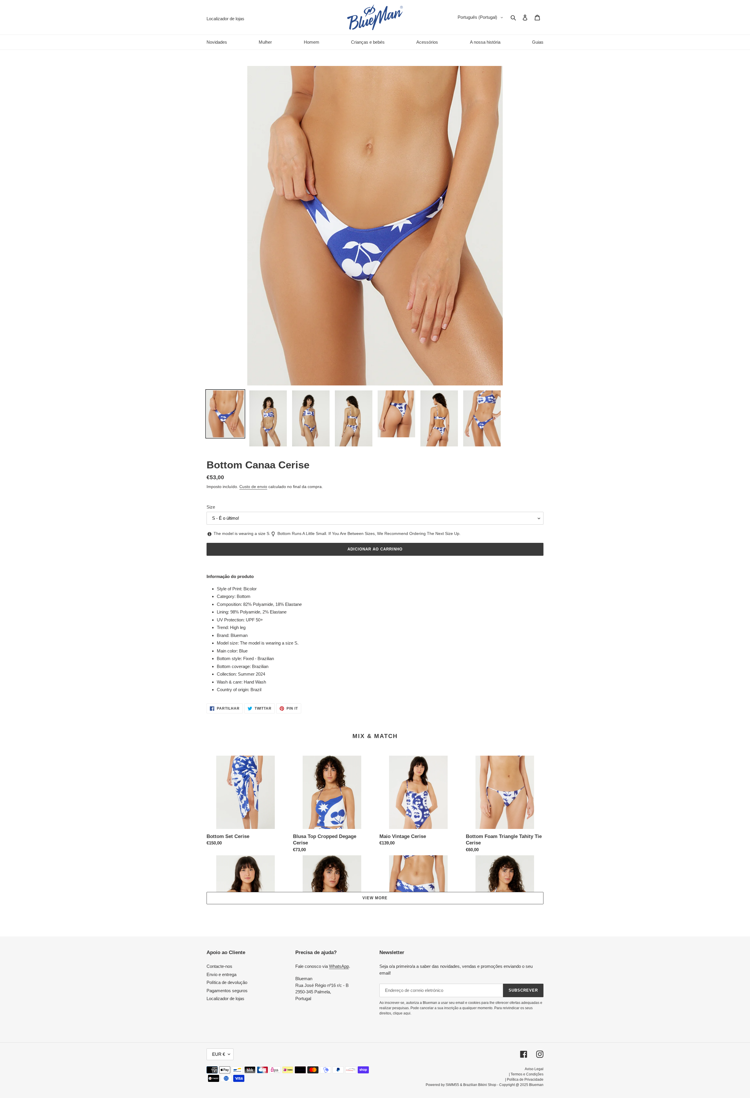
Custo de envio (253, 486)
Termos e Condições (527, 1074)
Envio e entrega (221, 974)
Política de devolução (227, 982)
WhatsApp (339, 966)
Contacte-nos (219, 966)
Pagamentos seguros (227, 990)
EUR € (218, 1054)
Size (211, 506)
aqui (406, 1013)
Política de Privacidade (525, 1079)
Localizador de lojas (225, 998)
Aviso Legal (534, 1069)
